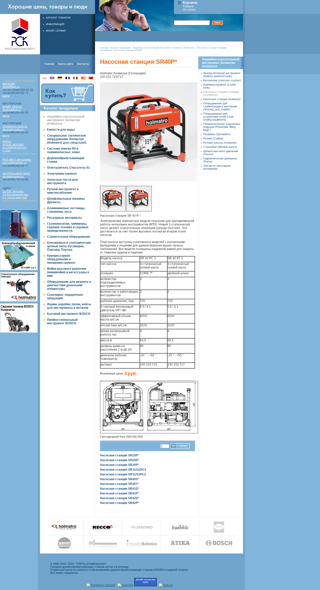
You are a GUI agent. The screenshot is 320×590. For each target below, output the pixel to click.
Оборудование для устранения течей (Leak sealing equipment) (218, 116)
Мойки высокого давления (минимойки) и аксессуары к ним (68, 272)
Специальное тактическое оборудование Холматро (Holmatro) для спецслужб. (67, 139)
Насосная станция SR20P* (119, 465)
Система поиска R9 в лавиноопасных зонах (63, 150)
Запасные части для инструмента (62, 181)
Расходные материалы (64, 217)
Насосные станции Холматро (221, 99)
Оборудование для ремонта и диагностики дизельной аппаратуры (69, 285)
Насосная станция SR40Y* (119, 484)
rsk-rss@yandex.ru (13, 129)
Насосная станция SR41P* (119, 493)
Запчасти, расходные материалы (217, 167)
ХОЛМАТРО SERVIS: (15, 126)
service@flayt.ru (11, 109)
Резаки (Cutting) (213, 138)
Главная (104, 48)
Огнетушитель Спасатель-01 (68, 167)
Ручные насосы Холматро (219, 142)
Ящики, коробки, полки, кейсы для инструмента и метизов (69, 306)
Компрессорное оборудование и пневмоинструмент (61, 259)
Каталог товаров (58, 17)
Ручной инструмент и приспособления (62, 190)
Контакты (83, 63)
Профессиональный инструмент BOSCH (62, 321)
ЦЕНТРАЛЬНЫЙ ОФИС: (16, 173)
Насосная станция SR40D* (119, 479)
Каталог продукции (120, 48)
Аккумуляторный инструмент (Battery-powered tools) (221, 75)
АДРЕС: (7, 141)
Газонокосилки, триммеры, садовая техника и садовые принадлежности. (67, 227)
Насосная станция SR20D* (119, 460)
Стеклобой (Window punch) (220, 146)
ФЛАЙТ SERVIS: (12, 106)
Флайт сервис (56, 30)
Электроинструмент (62, 173)
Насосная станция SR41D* (119, 488)
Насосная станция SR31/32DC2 (123, 469)
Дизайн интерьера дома (145, 580)
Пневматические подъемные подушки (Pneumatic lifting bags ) (221, 126)
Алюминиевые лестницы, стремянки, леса (66, 209)
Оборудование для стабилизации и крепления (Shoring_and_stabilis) (220, 106)
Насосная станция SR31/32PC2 (123, 474)
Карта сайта (65, 63)
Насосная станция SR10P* (119, 455)
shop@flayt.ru (11, 86)
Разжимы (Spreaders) (216, 134)
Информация (55, 24)
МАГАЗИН (8, 83)
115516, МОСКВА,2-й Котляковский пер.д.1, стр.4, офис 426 (15, 193)
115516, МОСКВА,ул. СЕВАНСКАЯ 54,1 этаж (14, 147)
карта (6, 95)
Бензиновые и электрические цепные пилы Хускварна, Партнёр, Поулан (69, 246)
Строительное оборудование (68, 236)
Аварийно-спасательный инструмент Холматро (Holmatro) (163, 48)
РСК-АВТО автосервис (17, 159)
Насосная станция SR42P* (119, 503)
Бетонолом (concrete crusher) (222, 80)
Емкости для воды (61, 129)
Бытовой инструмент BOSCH (68, 314)
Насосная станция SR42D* (119, 498)
